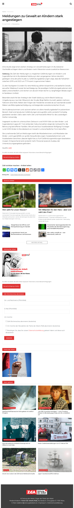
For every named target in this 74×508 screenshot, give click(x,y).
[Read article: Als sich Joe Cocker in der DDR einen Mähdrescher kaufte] (19, 460)
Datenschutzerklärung (36, 330)
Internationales (9, 408)
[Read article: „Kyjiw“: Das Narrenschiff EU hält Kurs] (55, 460)
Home (4, 11)
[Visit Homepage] (37, 3)
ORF (10, 148)
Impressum (42, 503)
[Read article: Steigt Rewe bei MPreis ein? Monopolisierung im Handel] (6, 226)
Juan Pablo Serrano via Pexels (20, 174)
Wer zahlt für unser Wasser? (14, 210)
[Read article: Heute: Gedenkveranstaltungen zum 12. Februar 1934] (55, 430)
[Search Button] (71, 4)
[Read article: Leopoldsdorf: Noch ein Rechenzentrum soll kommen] (6, 234)
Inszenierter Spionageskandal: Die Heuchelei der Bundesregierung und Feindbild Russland (59, 226)
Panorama (10, 11)
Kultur (6, 470)
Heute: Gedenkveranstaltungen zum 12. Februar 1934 (53, 443)
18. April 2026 (6, 24)
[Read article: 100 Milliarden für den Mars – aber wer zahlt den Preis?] (55, 196)
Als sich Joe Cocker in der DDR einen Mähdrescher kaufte (18, 473)
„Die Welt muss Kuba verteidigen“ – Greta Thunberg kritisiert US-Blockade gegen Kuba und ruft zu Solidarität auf (54, 413)
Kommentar (43, 470)
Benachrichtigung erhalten (11, 157)
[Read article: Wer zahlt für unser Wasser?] (19, 196)
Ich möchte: (8, 317)
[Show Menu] (3, 4)
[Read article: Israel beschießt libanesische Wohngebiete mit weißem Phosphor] (19, 398)
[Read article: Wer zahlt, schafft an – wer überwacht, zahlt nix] (42, 234)
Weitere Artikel (37, 242)
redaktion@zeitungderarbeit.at (26, 503)
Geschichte (43, 439)
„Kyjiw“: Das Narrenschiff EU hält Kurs (48, 473)
